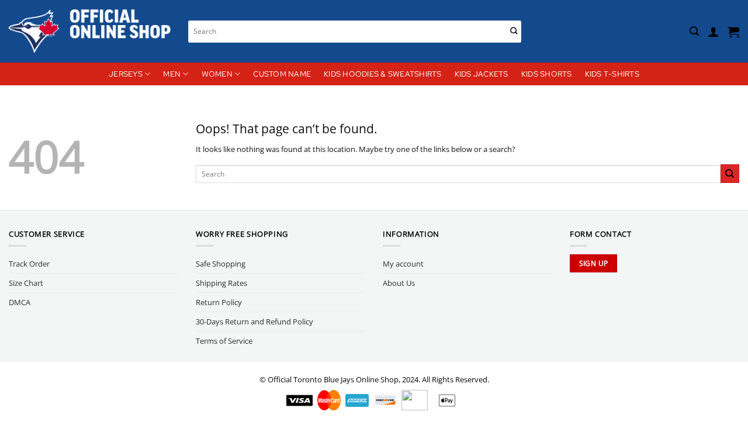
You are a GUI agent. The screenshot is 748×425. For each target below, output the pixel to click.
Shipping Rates (221, 283)
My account (403, 263)
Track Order (29, 263)
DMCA (19, 302)
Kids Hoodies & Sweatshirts (383, 74)
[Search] (694, 31)
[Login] (713, 31)
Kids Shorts (546, 74)
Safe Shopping (220, 263)
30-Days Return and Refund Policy (254, 321)
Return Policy (219, 302)
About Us (399, 283)
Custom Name (282, 74)
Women (217, 74)
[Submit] (513, 31)
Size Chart (26, 283)
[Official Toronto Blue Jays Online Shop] (90, 31)
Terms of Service (224, 341)
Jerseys (126, 74)
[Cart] (733, 31)
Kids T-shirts (612, 74)
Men (172, 74)
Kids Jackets (481, 74)
